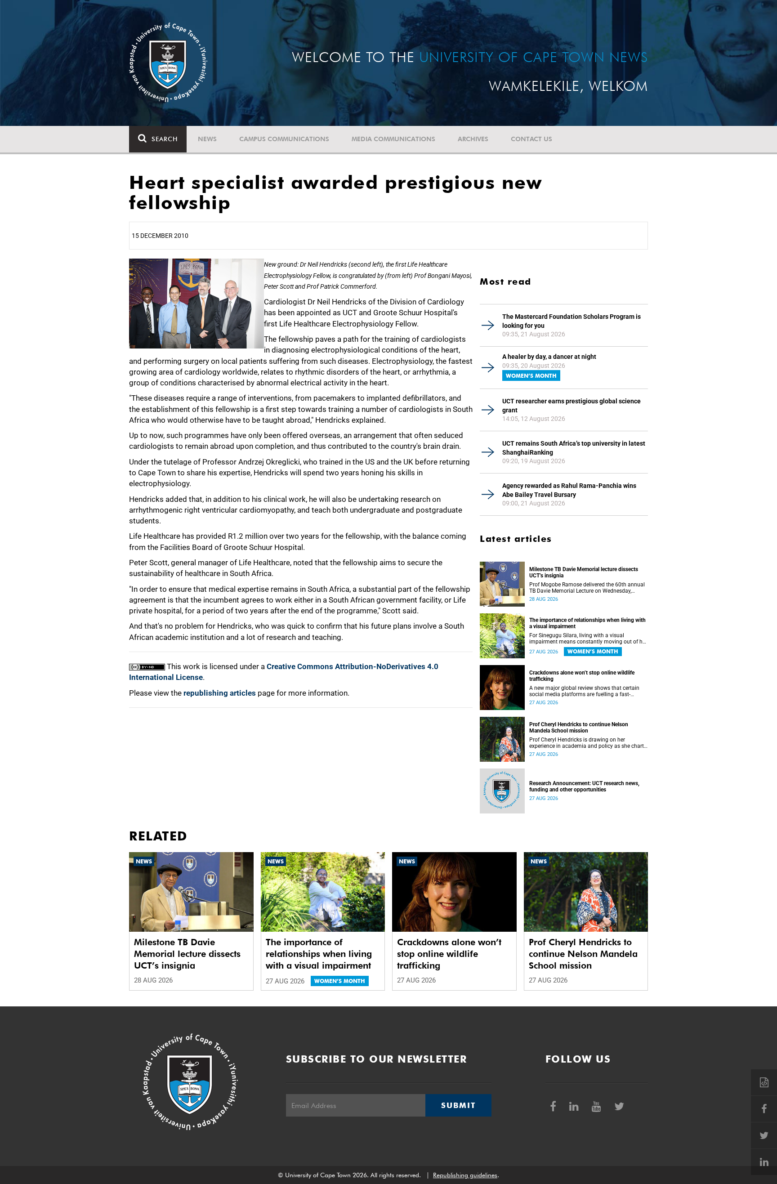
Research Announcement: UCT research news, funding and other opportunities (584, 786)
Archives (473, 139)
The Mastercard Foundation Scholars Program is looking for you (571, 321)
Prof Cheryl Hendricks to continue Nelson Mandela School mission (578, 727)
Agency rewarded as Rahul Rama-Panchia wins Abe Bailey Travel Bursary (569, 490)
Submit (458, 1105)
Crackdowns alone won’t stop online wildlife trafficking (581, 676)
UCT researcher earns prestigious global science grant (571, 406)
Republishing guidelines (465, 1175)
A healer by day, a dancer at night (549, 356)
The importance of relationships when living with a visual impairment (587, 623)
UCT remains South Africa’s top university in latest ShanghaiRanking (573, 448)
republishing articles (219, 692)
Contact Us (531, 139)
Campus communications (284, 139)
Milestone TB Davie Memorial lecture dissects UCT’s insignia (583, 572)
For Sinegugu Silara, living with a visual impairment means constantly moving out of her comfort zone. (588, 638)
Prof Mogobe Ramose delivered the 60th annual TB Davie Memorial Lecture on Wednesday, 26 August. (587, 587)
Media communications (393, 139)
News (207, 139)
